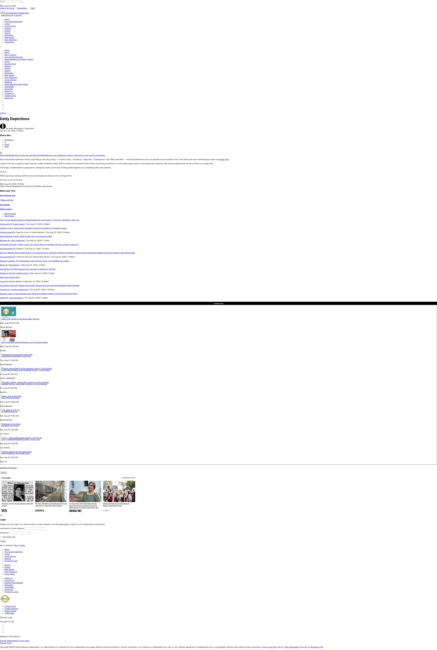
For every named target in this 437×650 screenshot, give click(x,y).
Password (4, 533)
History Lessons (6, 209)
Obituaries (9, 35)
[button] (17, 496)
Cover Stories (10, 80)
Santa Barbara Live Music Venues (19, 59)
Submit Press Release (14, 583)
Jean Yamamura (17, 240)
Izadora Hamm (22, 273)
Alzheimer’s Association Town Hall (16, 356)
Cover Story (10, 574)
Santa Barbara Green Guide (16, 84)
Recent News (10, 213)
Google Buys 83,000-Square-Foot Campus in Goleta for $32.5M (27, 269)
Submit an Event (7, 8)
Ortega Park (223, 159)
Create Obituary (11, 608)
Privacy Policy (6, 643)
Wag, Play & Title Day (10, 398)
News (7, 19)
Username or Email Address (12, 528)
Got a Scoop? (16, 15)
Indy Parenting (11, 40)
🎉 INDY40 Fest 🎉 (9, 412)
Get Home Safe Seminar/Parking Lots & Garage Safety (24, 342)
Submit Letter (10, 611)
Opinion (8, 28)
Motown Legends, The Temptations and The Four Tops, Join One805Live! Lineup (34, 261)
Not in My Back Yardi (7, 195)
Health (3, 298)
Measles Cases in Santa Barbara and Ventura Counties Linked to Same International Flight (38, 294)
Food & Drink (10, 26)
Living (7, 24)
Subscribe (5, 15)
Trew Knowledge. (291, 647)
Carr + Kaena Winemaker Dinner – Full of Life (20, 439)
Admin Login (9, 613)
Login (32, 8)
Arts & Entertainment (14, 21)
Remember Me (8, 537)
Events (7, 31)
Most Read (9, 216)
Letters (3, 113)
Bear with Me (5, 205)
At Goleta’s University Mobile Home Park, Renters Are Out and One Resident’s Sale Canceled (39, 285)
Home (7, 50)
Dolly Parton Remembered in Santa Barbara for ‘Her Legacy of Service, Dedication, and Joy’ (40, 220)
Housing (4, 289)
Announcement (6, 232)
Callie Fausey (19, 224)
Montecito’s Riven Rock (10, 277)
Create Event (10, 96)
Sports (7, 33)
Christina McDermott (19, 289)
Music (3, 265)
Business (4, 240)
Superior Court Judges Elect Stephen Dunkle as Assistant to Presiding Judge (33, 228)
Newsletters (22, 8)
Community (5, 224)
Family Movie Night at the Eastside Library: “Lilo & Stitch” (26, 370)
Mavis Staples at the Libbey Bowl (15, 453)
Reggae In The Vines (10, 425)
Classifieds (9, 42)
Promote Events (11, 592)
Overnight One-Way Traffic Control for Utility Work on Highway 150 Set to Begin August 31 (39, 244)
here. (23, 545)
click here (272, 647)
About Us (9, 91)
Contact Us (9, 93)
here (66, 524)
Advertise (9, 89)
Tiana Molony (14, 265)
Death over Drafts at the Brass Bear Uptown (20, 319)
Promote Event (11, 561)
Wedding (8, 82)
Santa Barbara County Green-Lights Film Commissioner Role (26, 236)
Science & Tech (7, 273)
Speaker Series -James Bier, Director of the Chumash (24, 384)
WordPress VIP (316, 647)
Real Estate (9, 37)
